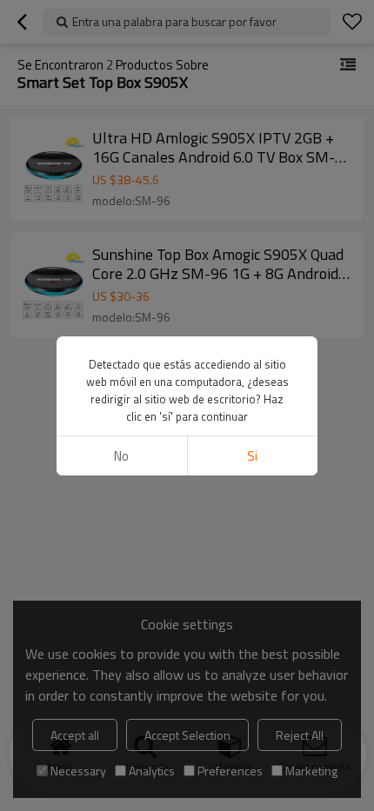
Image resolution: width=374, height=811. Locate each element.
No (121, 456)
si (252, 456)
